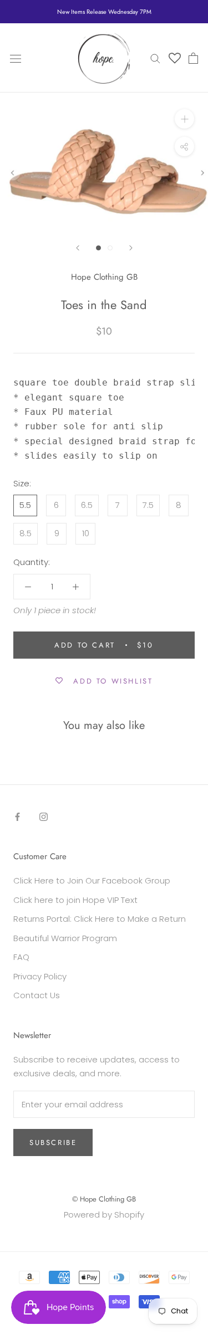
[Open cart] (193, 58)
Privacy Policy (40, 976)
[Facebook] (17, 817)
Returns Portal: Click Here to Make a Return (99, 919)
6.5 (87, 505)
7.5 (148, 505)
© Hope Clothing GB (104, 1199)
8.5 (25, 533)
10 (85, 533)
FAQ (21, 957)
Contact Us (36, 995)
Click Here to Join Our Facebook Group (91, 880)
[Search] (155, 58)
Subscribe (53, 1142)
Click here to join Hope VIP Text (75, 900)
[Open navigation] (15, 58)
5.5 (25, 505)
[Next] (131, 247)
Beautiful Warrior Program (65, 938)
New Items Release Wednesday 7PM (104, 11)
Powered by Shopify (104, 1214)
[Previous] (77, 247)
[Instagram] (43, 817)
